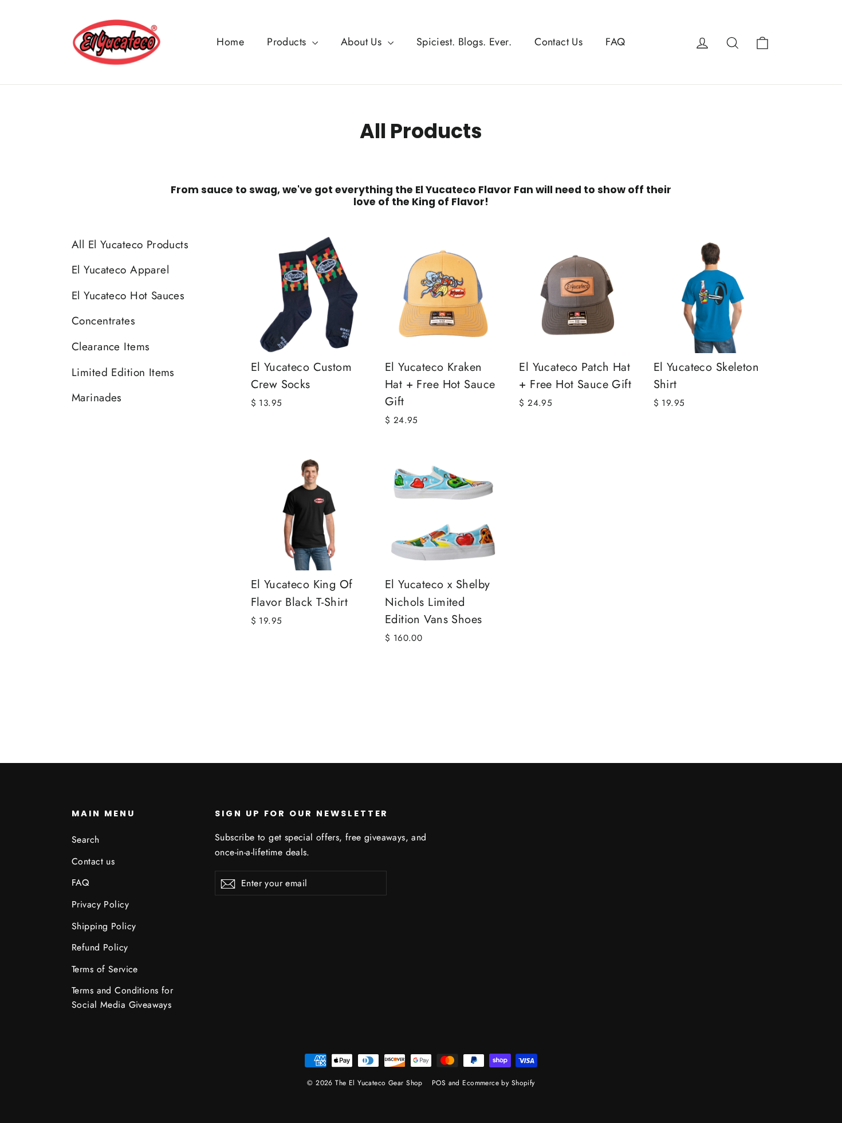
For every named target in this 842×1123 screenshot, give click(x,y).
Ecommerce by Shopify (498, 1083)
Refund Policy (100, 947)
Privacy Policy (100, 904)
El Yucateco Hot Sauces (128, 295)
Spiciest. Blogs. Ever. (464, 41)
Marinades (97, 397)
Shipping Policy (104, 926)
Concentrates (103, 320)
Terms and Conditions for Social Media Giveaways (122, 997)
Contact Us (558, 41)
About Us (363, 41)
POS (439, 1083)
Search (86, 839)
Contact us (93, 861)
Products (288, 41)
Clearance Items (110, 346)
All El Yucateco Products (130, 244)
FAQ (615, 41)
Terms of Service (105, 969)
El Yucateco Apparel (120, 269)
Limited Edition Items (123, 372)
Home (230, 41)
